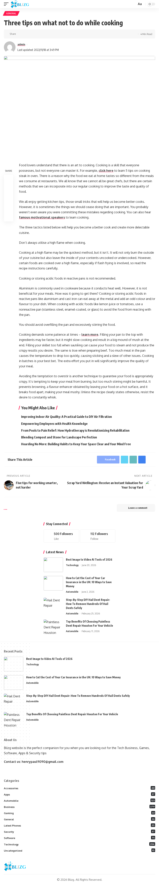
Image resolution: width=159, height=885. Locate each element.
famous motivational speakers (42, 217)
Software (79, 838)
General (11, 13)
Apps (79, 794)
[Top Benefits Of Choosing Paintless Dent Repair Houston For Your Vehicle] (53, 626)
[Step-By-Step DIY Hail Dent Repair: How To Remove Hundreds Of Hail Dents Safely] (53, 605)
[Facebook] (61, 536)
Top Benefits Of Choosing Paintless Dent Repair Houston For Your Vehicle (72, 714)
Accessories (79, 788)
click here (106, 170)
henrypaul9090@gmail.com (42, 762)
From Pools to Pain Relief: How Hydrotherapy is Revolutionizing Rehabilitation (75, 430)
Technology (72, 565)
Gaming (79, 813)
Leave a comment (137, 507)
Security (79, 831)
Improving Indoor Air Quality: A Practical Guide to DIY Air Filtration (66, 417)
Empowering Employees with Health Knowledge (54, 424)
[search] (133, 4)
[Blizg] (22, 4)
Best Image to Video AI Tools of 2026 (89, 559)
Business (79, 806)
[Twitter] (98, 536)
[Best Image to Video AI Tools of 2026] (53, 564)
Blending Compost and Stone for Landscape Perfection (59, 437)
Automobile (72, 591)
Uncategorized (79, 850)
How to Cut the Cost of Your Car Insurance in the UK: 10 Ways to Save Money (89, 582)
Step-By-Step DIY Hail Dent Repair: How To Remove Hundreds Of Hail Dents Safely (88, 604)
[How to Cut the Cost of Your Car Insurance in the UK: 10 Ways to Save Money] (53, 583)
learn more (89, 334)
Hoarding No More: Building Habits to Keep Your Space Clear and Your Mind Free (76, 444)
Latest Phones (79, 825)
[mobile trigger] (7, 4)
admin (21, 44)
